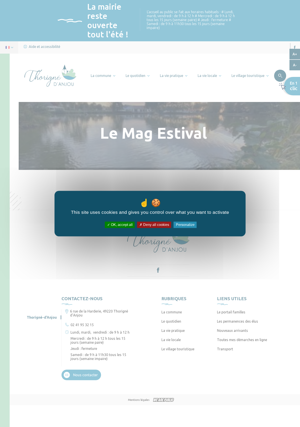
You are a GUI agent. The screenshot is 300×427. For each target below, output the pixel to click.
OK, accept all (121, 225)
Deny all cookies (155, 225)
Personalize (185, 225)
